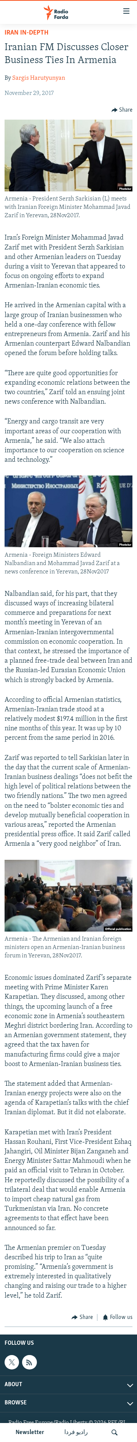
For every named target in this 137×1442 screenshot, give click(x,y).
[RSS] (29, 1362)
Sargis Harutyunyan (38, 78)
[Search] (114, 1432)
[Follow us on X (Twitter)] (12, 1362)
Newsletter (30, 1432)
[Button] (122, 110)
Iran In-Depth (26, 33)
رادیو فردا (76, 1432)
